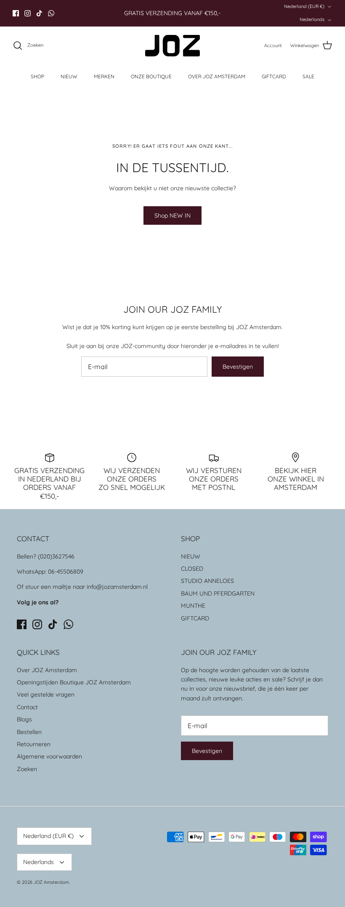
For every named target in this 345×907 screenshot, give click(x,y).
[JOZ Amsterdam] (172, 45)
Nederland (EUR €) (304, 6)
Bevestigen (238, 366)
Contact (27, 707)
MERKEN (104, 76)
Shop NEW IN (172, 215)
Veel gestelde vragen (45, 694)
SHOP (37, 76)
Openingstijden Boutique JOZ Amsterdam (74, 682)
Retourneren (33, 744)
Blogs (24, 719)
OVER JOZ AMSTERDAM (216, 76)
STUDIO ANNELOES (207, 581)
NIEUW (69, 76)
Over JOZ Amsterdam (47, 670)
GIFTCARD (274, 76)
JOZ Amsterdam (51, 882)
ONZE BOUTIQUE (151, 76)
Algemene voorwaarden (49, 756)
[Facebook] (16, 13)
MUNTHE (193, 605)
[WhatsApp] (51, 13)
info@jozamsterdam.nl (117, 586)
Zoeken (27, 769)
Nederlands (312, 19)
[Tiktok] (39, 13)
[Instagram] (27, 13)
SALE (308, 76)
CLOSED (192, 568)
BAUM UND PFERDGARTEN (218, 593)
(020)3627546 (56, 556)
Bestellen (29, 732)
